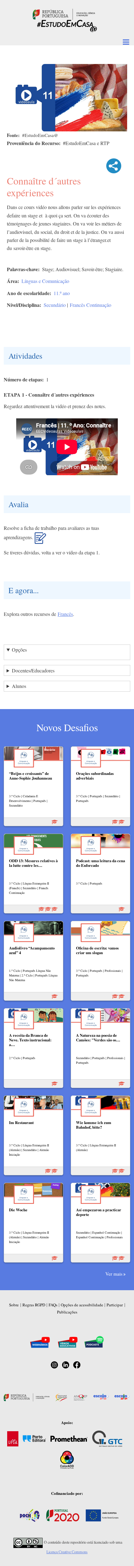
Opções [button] (19, 649)
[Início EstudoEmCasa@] (64, 13)
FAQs (53, 1305)
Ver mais (113, 1274)
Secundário (55, 305)
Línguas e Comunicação (45, 281)
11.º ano (62, 293)
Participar (115, 1305)
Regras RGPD (33, 1305)
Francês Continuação (90, 305)
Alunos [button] (19, 686)
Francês (65, 614)
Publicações (67, 1312)
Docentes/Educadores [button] (33, 670)
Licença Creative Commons (67, 1551)
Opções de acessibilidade (82, 1305)
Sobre (14, 1305)
